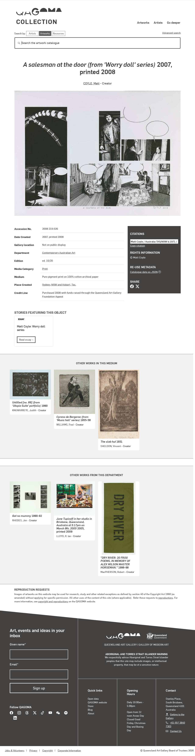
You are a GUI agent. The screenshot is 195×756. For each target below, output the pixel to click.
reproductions (165, 597)
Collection (36, 21)
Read (25, 339)
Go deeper (173, 22)
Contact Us (176, 731)
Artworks (143, 22)
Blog (90, 709)
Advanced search (171, 32)
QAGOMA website (97, 702)
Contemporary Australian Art (58, 252)
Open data (93, 698)
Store (90, 706)
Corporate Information (69, 750)
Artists (158, 22)
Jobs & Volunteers (14, 750)
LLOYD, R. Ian (63, 536)
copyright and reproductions (53, 601)
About (91, 713)
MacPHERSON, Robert (112, 571)
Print (45, 268)
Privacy (33, 750)
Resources (58, 33)
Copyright (47, 750)
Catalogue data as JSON (144, 272)
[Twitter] (137, 286)
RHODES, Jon (19, 520)
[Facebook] (132, 286)
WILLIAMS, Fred (65, 424)
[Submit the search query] (16, 43)
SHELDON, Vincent (111, 446)
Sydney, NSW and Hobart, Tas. (59, 284)
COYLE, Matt (91, 83)
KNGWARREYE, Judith (24, 410)
